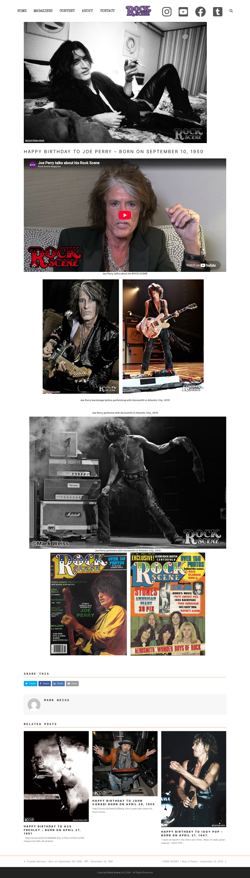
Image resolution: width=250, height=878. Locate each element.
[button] (30, 683)
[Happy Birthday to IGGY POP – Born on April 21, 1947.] (193, 778)
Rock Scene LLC (116, 872)
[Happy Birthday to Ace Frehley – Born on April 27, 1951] (56, 776)
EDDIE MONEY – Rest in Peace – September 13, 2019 (193, 861)
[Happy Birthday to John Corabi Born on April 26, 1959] (124, 763)
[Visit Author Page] (34, 704)
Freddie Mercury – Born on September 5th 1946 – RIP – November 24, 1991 (70, 861)
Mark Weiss (57, 700)
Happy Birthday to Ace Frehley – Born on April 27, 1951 (52, 830)
